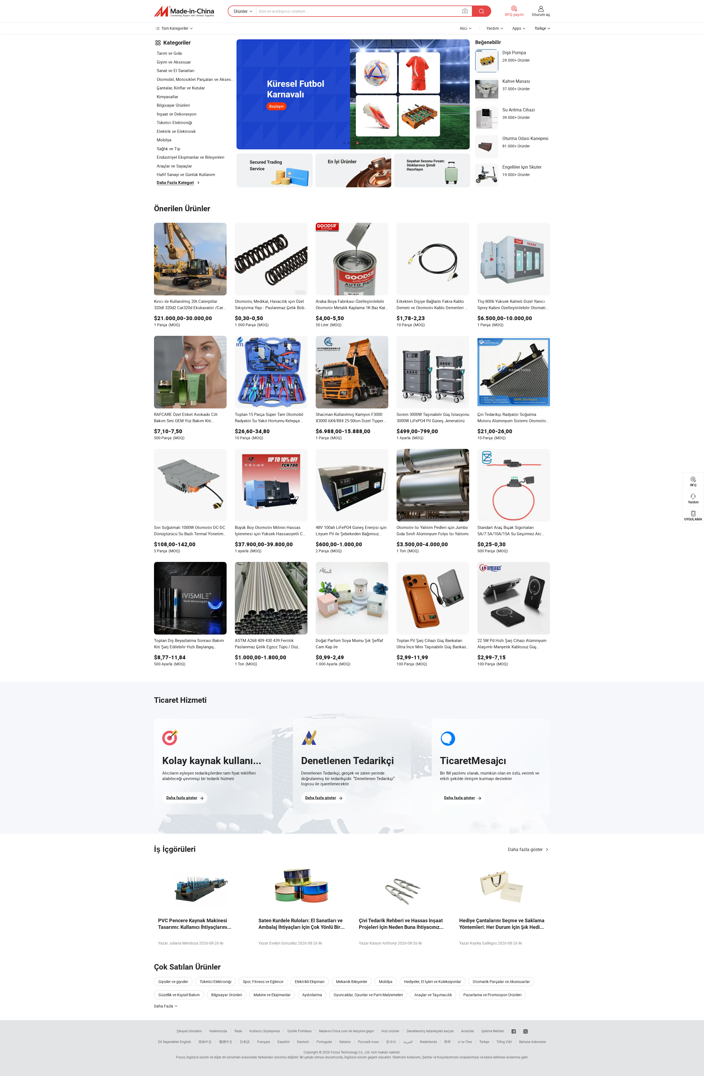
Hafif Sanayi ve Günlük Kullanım (186, 174)
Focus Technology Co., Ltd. (350, 1052)
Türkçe (484, 1041)
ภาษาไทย (465, 1041)
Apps (516, 28)
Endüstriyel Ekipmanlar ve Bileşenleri (190, 157)
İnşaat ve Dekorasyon (176, 114)
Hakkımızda (218, 1031)
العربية (408, 1041)
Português (324, 1041)
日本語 (245, 1041)
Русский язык (368, 1041)
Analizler (467, 1031)
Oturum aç (541, 14)
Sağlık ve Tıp (168, 148)
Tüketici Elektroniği (174, 122)
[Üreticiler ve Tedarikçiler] (184, 11)
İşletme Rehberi (493, 1031)
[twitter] (525, 1031)
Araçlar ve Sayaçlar (174, 166)
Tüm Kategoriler (174, 28)
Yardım (492, 28)
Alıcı (463, 28)
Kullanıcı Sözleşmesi (264, 1031)
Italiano (345, 1041)
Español (283, 1041)
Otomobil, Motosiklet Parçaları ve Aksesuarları (195, 79)
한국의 (391, 1041)
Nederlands (428, 1041)
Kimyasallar (167, 96)
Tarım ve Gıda (169, 53)
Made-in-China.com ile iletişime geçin (346, 1031)
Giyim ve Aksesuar (174, 62)
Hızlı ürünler (390, 1031)
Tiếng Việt (504, 1041)
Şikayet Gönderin (189, 1031)
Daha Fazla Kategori (175, 182)
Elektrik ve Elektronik (176, 131)
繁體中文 (225, 1041)
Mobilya (164, 139)
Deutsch (303, 1041)
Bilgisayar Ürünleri (173, 105)
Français (263, 1041)
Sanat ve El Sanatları (175, 70)
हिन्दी (447, 1041)
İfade (238, 1031)
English (185, 1041)
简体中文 (205, 1041)
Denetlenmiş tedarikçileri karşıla (430, 1031)
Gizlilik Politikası (299, 1031)
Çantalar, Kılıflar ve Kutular (181, 87)
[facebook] (514, 1031)
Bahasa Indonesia (532, 1041)
